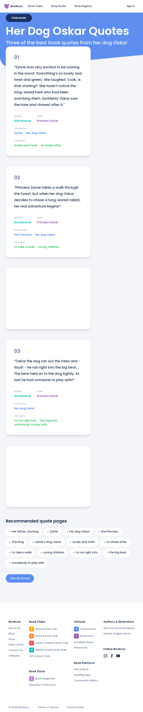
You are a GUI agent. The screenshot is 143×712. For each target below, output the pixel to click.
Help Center (16, 644)
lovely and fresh (25, 145)
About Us (14, 628)
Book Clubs (35, 6)
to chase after (51, 145)
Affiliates (14, 655)
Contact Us (16, 650)
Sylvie (18, 133)
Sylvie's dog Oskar (48, 542)
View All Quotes (20, 578)
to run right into (25, 421)
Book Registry (83, 6)
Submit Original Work (116, 633)
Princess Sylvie (47, 121)
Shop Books (58, 6)
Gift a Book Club (39, 656)
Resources (80, 647)
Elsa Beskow (22, 121)
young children (48, 247)
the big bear (48, 421)
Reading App (82, 675)
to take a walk (24, 247)
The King (18, 542)
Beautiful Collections (42, 685)
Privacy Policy (75, 707)
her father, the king (25, 531)
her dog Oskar (36, 133)
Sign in (131, 6)
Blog (11, 633)
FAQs (12, 639)
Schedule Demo (84, 642)
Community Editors (86, 680)
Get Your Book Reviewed (118, 628)
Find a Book (81, 669)
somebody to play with (30, 425)
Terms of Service (48, 707)
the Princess (23, 235)
